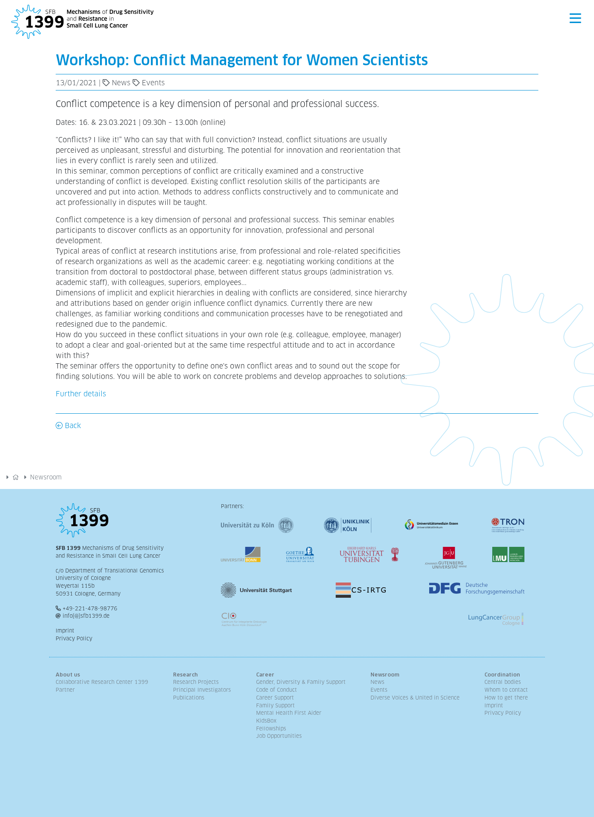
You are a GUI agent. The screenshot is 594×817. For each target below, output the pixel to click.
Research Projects (196, 682)
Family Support (275, 706)
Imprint (65, 631)
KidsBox (266, 721)
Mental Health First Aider (288, 713)
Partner (65, 690)
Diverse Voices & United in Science (415, 698)
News (377, 682)
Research (185, 675)
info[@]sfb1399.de (86, 616)
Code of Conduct (276, 690)
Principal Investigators (202, 690)
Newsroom (46, 477)
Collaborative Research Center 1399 (102, 682)
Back (72, 426)
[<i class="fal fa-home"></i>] (15, 477)
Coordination (502, 675)
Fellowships (271, 729)
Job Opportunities (279, 736)
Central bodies (502, 682)
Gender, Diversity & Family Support (301, 682)
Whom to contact (506, 690)
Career (265, 675)
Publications (188, 698)
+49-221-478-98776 (90, 609)
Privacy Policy (74, 639)
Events (378, 690)
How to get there (506, 698)
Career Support (275, 698)
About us (68, 675)
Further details (81, 394)
